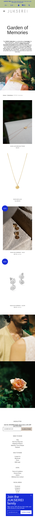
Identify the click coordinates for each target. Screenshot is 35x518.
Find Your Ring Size (17, 441)
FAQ (17, 440)
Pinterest (17, 490)
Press (17, 460)
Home (4, 95)
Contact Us (17, 456)
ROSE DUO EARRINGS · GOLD (17, 252)
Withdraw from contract (17, 477)
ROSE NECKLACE (17, 199)
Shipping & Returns (17, 443)
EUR (11, 5)
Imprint (17, 475)
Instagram (17, 488)
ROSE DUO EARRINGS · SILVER (17, 305)
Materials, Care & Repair (17, 445)
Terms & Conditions (17, 471)
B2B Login (17, 462)
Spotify (17, 492)
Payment (17, 447)
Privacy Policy (17, 473)
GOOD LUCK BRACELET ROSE (17, 146)
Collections (10, 95)
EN (6, 5)
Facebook (17, 486)
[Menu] (4, 11)
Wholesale (17, 458)
